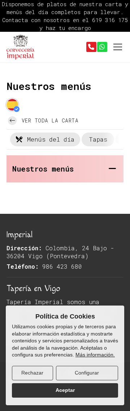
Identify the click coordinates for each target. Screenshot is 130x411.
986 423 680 (62, 266)
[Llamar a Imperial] (91, 47)
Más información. (95, 355)
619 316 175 (110, 19)
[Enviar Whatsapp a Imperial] (102, 47)
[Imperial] (20, 47)
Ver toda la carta (48, 120)
